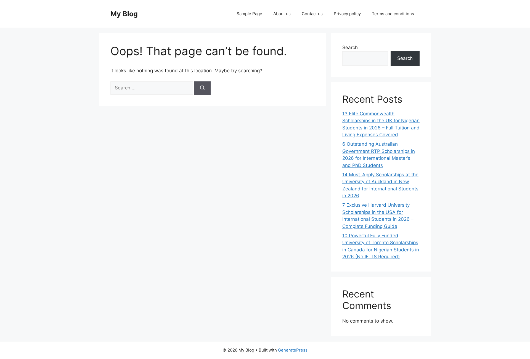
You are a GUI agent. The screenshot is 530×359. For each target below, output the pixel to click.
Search (350, 47)
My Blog (124, 14)
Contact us (312, 13)
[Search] (202, 88)
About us (282, 13)
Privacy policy (347, 13)
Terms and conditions (393, 13)
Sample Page (249, 13)
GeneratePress (293, 350)
